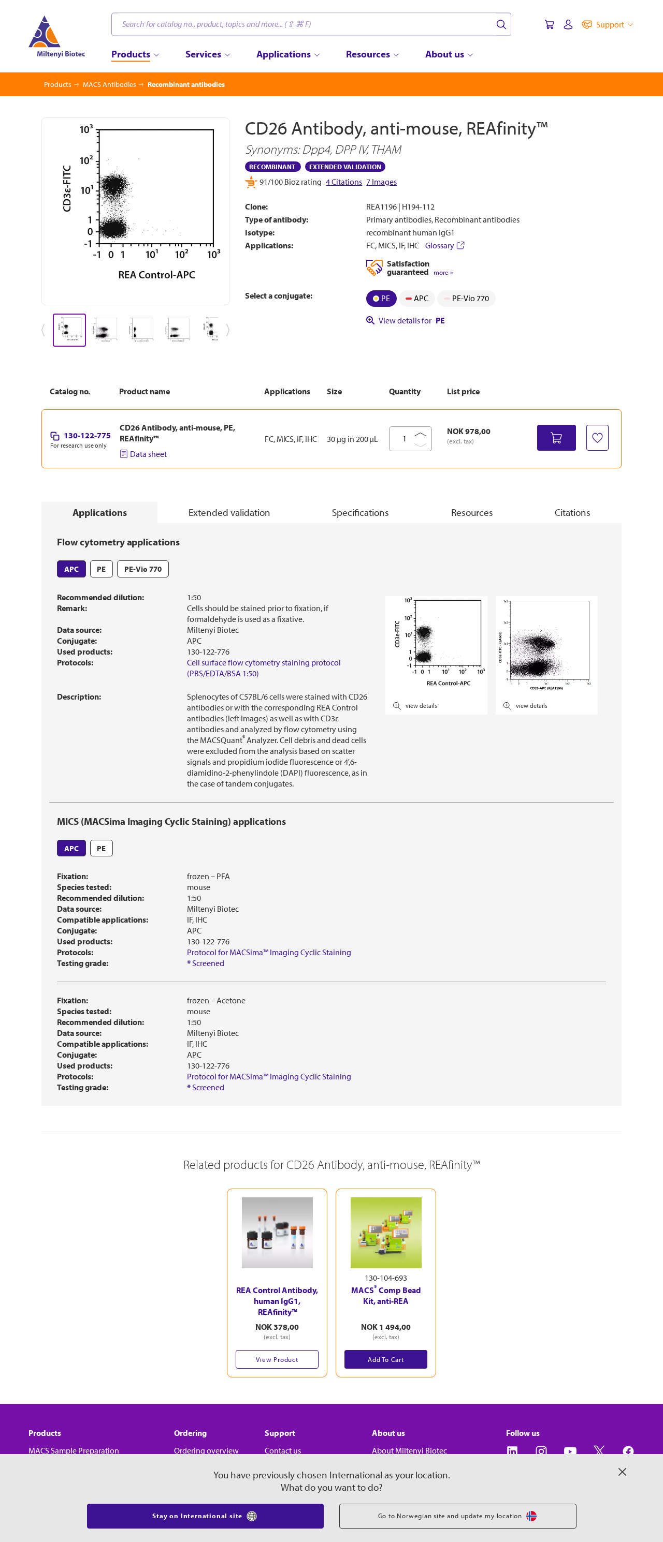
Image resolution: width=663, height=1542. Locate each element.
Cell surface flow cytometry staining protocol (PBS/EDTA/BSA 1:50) (264, 667)
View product (277, 1359)
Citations (572, 512)
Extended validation (229, 512)
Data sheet (148, 454)
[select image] (69, 330)
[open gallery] (135, 211)
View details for (412, 320)
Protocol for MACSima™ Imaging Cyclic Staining (269, 952)
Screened (205, 963)
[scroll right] (230, 330)
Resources (472, 512)
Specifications (360, 512)
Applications (100, 512)
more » (443, 272)
